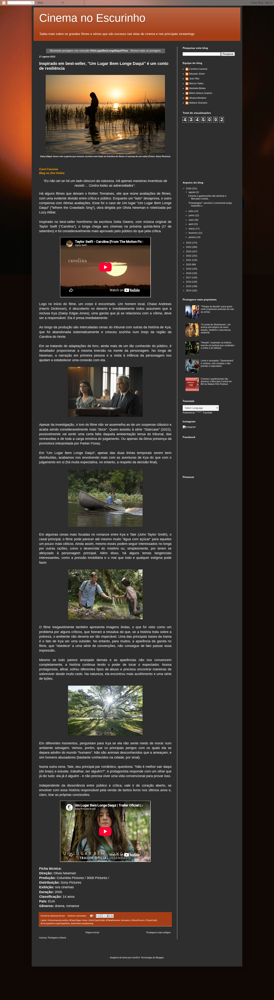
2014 (189, 290)
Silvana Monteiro (197, 98)
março (192, 228)
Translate (207, 412)
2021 (189, 260)
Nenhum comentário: (77, 916)
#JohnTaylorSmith (97, 920)
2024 (189, 247)
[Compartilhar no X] (105, 916)
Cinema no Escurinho (92, 18)
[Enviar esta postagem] (91, 916)
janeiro (192, 237)
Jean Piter (194, 78)
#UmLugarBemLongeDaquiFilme (55, 923)
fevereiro (193, 233)
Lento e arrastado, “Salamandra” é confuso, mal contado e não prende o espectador (217, 363)
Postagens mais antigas (158, 932)
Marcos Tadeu (196, 83)
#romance (125, 920)
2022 (189, 256)
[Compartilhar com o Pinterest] (112, 916)
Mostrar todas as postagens (145, 50)
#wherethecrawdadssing (82, 923)
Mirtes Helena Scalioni (200, 93)
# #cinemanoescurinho (58, 920)
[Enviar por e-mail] (98, 916)
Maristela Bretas (197, 88)
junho (192, 215)
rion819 (136, 957)
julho (191, 211)
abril (191, 224)
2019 (189, 269)
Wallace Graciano (198, 103)
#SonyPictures (138, 920)
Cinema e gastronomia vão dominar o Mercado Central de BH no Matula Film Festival (216, 382)
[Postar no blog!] (101, 916)
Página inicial (92, 932)
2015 (189, 286)
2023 (189, 251)
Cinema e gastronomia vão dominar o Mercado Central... (207, 197)
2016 (189, 282)
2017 (189, 277)
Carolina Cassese (198, 69)
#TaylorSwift (151, 920)
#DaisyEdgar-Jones (78, 920)
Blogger (160, 957)
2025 (189, 242)
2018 (189, 273)
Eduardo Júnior (197, 74)
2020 (189, 264)
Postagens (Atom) (57, 937)
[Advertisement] (211, 151)
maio (191, 220)
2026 (189, 188)
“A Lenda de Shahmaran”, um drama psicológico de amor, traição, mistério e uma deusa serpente (216, 328)
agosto (192, 192)
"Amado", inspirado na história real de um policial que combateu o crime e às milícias (217, 345)
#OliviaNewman (113, 920)
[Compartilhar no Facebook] (108, 916)
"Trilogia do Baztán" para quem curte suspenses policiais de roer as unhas (217, 309)
